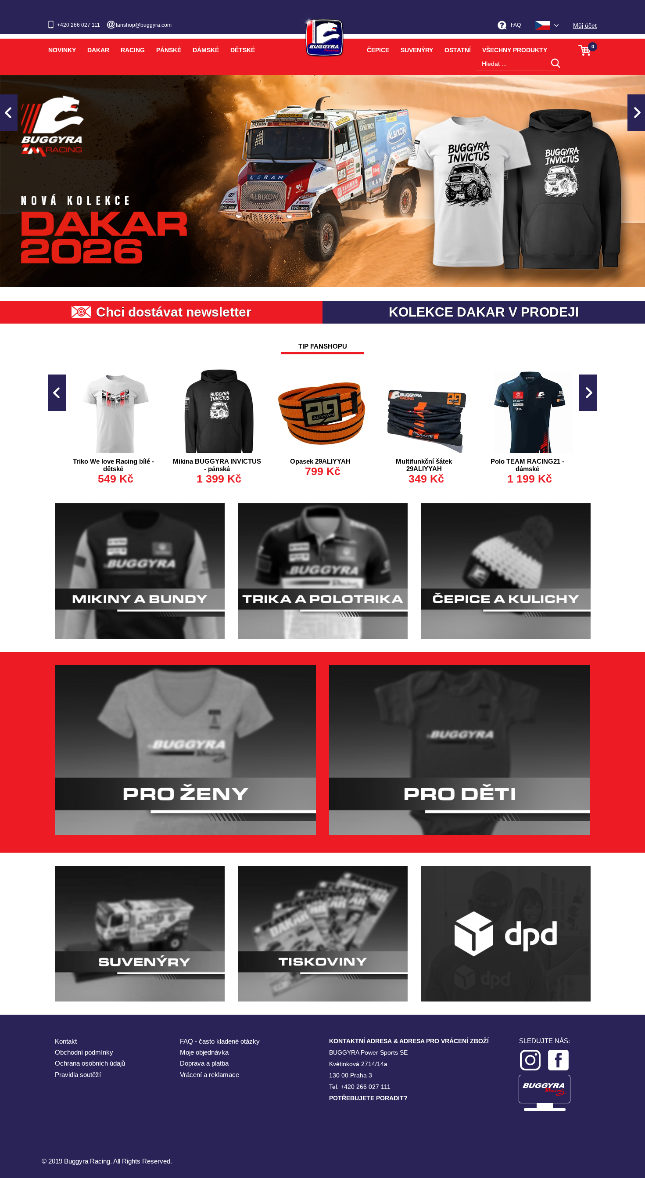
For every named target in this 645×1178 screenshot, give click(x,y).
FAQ (516, 25)
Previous (9, 112)
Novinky (62, 50)
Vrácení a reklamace (209, 1074)
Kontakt (66, 1041)
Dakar (98, 50)
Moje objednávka (204, 1052)
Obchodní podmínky (84, 1052)
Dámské (206, 50)
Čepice (378, 50)
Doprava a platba (204, 1063)
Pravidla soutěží (78, 1074)
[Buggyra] (322, 32)
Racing (133, 50)
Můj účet (585, 25)
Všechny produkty (514, 50)
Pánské (168, 50)
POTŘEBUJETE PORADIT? (368, 1098)
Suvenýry (417, 50)
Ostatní (457, 50)
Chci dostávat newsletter (173, 312)
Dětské (242, 50)
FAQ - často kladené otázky (220, 1041)
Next (636, 112)
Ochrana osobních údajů (90, 1063)
